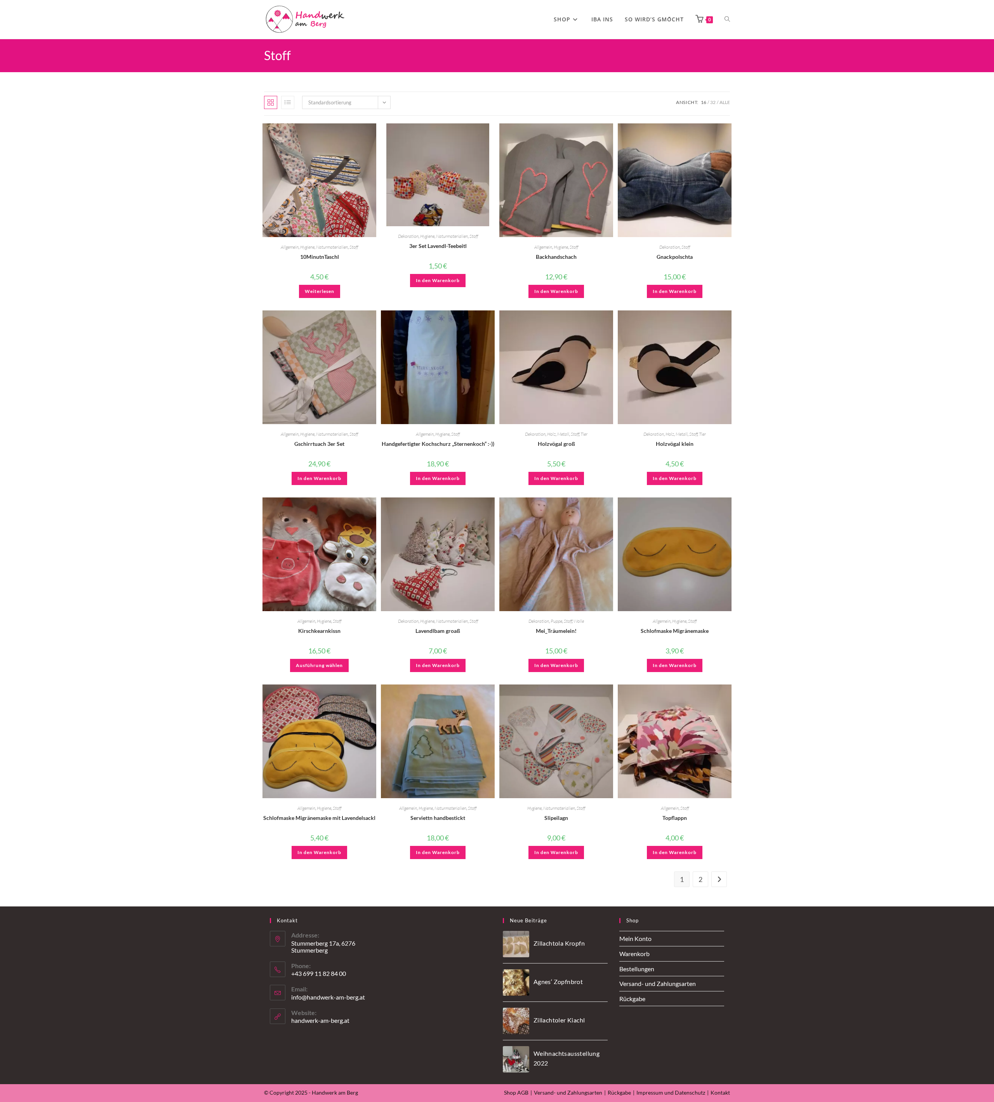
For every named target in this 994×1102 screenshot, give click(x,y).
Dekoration (408, 236)
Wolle (578, 621)
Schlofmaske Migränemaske (675, 630)
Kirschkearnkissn (319, 630)
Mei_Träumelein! (556, 630)
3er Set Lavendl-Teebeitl (438, 246)
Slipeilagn (556, 817)
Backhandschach (556, 256)
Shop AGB (516, 1092)
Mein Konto (635, 938)
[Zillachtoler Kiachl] (516, 1021)
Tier (583, 434)
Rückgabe (632, 998)
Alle (724, 102)
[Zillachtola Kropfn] (516, 944)
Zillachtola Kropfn (559, 943)
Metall (563, 434)
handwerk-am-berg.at (320, 1020)
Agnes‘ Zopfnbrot (558, 981)
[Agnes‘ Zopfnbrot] (516, 982)
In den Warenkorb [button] (438, 280)
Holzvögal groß (556, 443)
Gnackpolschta (675, 256)
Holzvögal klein (674, 443)
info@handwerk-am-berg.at (328, 997)
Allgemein (290, 247)
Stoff (353, 247)
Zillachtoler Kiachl (559, 1020)
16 (703, 102)
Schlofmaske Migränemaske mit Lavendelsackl (319, 817)
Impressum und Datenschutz (670, 1092)
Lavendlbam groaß (437, 630)
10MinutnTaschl (319, 256)
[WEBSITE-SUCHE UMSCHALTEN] (727, 19)
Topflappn (674, 817)
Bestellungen (636, 968)
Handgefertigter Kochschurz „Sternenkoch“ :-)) (438, 443)
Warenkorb (634, 953)
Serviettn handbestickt (437, 817)
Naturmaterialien (332, 247)
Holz (551, 434)
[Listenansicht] (287, 102)
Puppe (556, 621)
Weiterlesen (319, 291)
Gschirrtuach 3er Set (319, 443)
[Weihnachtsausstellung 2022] (516, 1059)
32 (713, 102)
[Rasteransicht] (270, 102)
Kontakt (720, 1092)
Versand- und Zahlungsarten (657, 983)
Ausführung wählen (319, 665)
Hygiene (307, 247)
